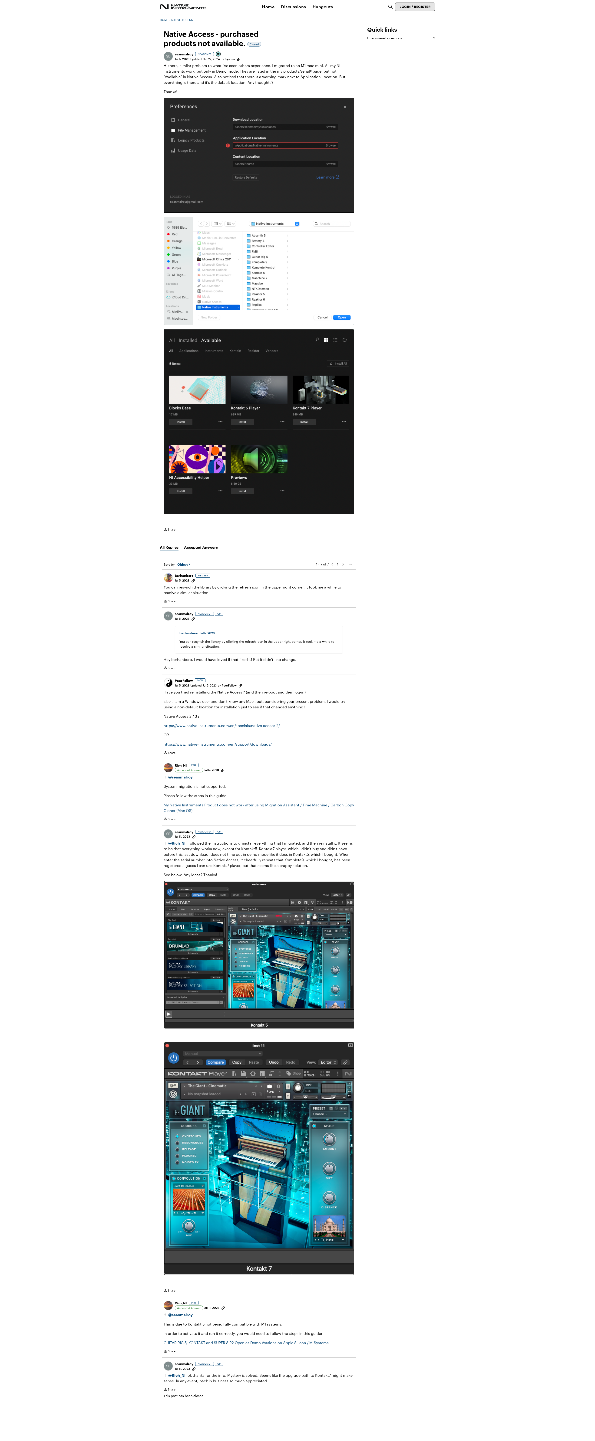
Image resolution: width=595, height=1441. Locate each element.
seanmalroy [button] (184, 54)
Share (169, 530)
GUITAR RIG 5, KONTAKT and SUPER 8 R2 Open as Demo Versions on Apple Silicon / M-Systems (246, 1342)
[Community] (183, 6)
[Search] (390, 7)
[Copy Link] (238, 59)
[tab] (169, 547)
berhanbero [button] (184, 576)
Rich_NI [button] (181, 765)
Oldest (182, 564)
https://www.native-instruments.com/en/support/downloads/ (218, 744)
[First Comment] (218, 54)
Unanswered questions (401, 38)
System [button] (230, 59)
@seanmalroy (180, 777)
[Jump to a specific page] (350, 564)
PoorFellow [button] (184, 681)
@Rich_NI (176, 843)
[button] (168, 56)
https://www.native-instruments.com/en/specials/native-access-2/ (222, 725)
